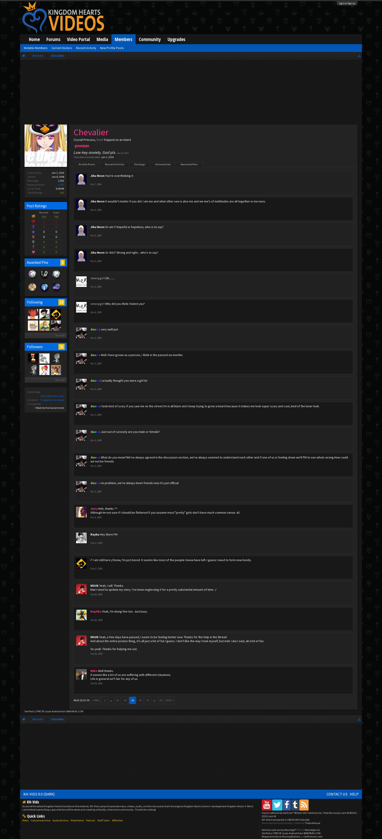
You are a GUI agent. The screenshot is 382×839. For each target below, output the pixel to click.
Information (163, 164)
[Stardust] (44, 325)
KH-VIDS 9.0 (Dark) (39, 794)
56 (140, 700)
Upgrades (176, 39)
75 (61, 346)
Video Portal (78, 39)
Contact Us (337, 794)
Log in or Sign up (347, 3)
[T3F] (32, 369)
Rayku (94, 534)
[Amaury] (44, 314)
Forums (53, 39)
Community (150, 39)
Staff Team (103, 820)
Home (34, 39)
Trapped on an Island (52, 400)
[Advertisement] (191, 93)
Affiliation (117, 820)
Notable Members (36, 48)
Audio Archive (60, 820)
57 (147, 700)
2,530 (61, 184)
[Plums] (32, 314)
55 (132, 700)
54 (125, 700)
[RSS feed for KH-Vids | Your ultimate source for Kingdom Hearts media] (304, 805)
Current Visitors (62, 48)
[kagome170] (32, 358)
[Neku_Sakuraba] (44, 369)
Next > (170, 700)
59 (160, 700)
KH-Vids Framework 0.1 (285, 819)
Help (354, 794)
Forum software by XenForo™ (292, 812)
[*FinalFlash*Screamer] (55, 369)
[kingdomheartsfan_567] (44, 358)
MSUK (94, 586)
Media (102, 39)
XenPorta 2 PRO (33, 711)
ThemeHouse (312, 823)
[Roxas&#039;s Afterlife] (55, 358)
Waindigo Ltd (312, 829)
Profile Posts (87, 164)
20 (61, 302)
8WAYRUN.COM (74, 711)
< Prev (95, 700)
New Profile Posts (112, 48)
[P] (55, 314)
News (25, 820)
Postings (139, 164)
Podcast (90, 820)
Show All (60, 335)
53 (117, 700)
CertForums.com (313, 836)
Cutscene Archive (40, 820)
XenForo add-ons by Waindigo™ (279, 829)
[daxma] (55, 325)
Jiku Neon (97, 176)
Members (123, 39)
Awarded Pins (189, 164)
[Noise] (32, 325)
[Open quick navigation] (359, 55)
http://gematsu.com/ (52, 396)
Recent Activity (114, 164)
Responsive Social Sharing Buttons (281, 836)
